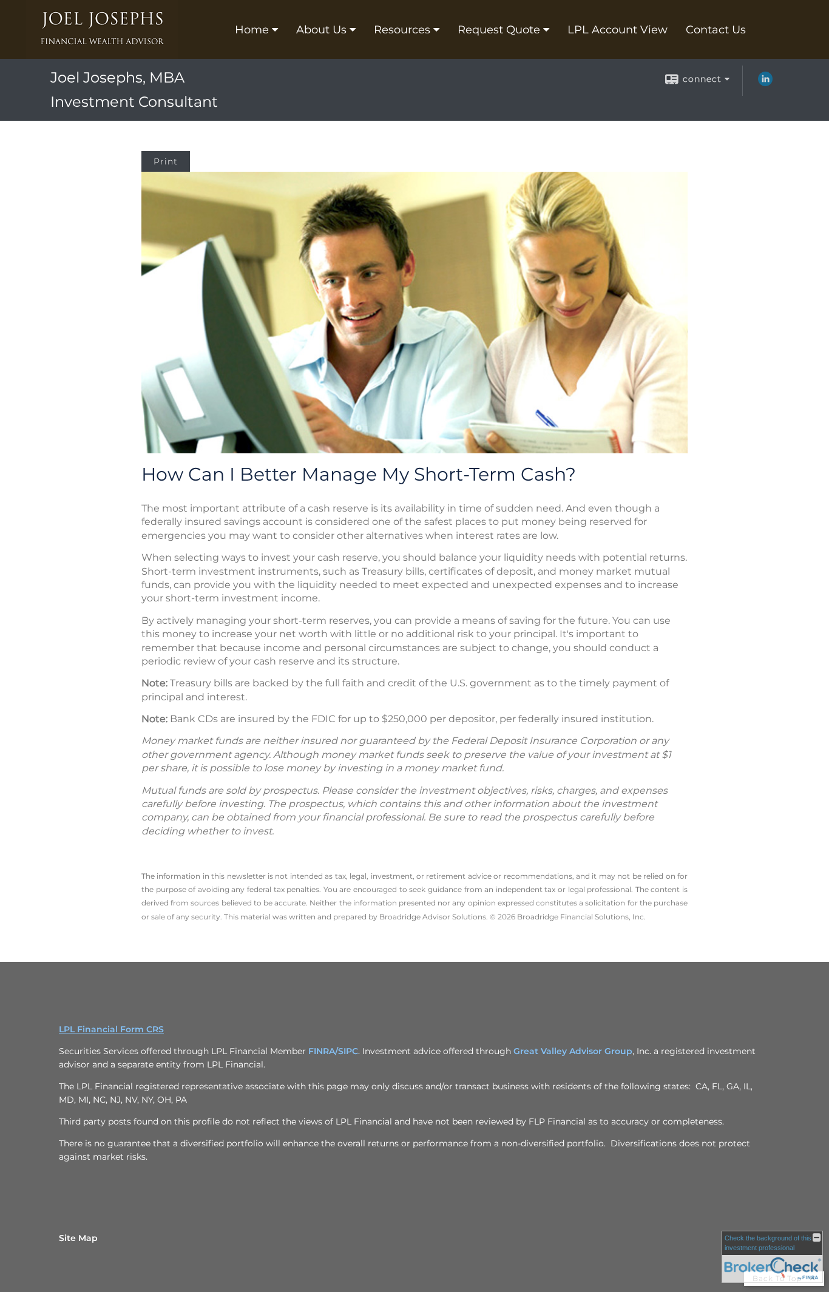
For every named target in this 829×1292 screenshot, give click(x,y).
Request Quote (499, 29)
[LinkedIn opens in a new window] (765, 83)
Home (252, 29)
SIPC (348, 1051)
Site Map (78, 1238)
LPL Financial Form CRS (111, 1029)
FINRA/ (323, 1051)
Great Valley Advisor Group (572, 1051)
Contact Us (716, 29)
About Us (321, 29)
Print (166, 161)
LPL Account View (617, 29)
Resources (402, 29)
